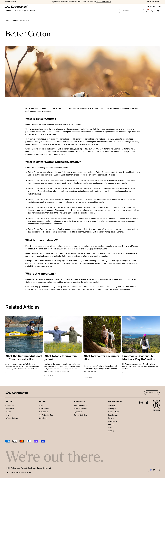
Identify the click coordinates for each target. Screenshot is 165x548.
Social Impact (113, 415)
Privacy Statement (44, 468)
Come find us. (10, 2)
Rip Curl (111, 424)
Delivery (8, 412)
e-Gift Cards (151, 6)
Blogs (41, 405)
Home (7, 20)
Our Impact (112, 409)
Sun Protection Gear (46, 415)
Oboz (110, 428)
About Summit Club (81, 405)
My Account (78, 412)
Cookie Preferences (12, 468)
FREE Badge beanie (104, 2)
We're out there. (153, 2)
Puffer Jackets (44, 409)
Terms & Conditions (28, 468)
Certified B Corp (114, 412)
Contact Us (9, 405)
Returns (8, 415)
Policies (111, 418)
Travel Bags (43, 418)
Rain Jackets (43, 412)
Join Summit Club (80, 409)
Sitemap (111, 431)
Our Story (111, 405)
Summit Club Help (80, 415)
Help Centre (9, 409)
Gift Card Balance (11, 418)
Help (159, 6)
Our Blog (15, 20)
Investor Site (112, 421)
